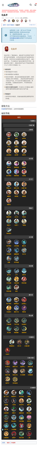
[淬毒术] (13, 409)
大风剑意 (8, 283)
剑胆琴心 (22, 366)
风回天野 (21, 437)
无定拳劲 (24, 146)
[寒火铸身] (9, 299)
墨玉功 (24, 246)
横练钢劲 (29, 413)
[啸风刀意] (16, 184)
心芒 (16, 274)
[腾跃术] (29, 400)
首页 (4, 25)
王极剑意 (16, 283)
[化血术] (7, 350)
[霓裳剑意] (16, 163)
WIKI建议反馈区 (14, 38)
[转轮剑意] (24, 279)
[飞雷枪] (24, 221)
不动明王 (7, 366)
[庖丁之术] (6, 392)
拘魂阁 (3, 109)
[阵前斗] (9, 221)
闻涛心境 (30, 366)
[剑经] (16, 287)
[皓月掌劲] (9, 171)
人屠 (29, 437)
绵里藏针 (16, 332)
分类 (3, 442)
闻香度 (29, 421)
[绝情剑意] (16, 171)
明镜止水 (8, 188)
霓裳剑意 (16, 167)
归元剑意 (21, 396)
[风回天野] (21, 433)
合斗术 (16, 217)
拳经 (9, 138)
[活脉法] (9, 200)
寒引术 (9, 167)
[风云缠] (9, 328)
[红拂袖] (24, 171)
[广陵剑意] (9, 320)
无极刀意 (7, 375)
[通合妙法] (13, 417)
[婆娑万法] (16, 308)
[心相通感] (13, 425)
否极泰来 (24, 332)
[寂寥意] (9, 192)
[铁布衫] (24, 134)
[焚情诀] (29, 425)
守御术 (24, 217)
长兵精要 (22, 375)
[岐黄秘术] (16, 299)
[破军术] (7, 379)
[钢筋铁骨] (9, 213)
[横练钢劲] (29, 409)
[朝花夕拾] (15, 371)
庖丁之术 (6, 396)
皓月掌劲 (8, 175)
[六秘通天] (9, 308)
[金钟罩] (16, 151)
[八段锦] (13, 400)
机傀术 (6, 421)
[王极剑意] (16, 279)
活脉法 (9, 204)
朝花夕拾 (15, 375)
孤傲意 (24, 196)
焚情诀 (29, 429)
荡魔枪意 (21, 413)
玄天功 (9, 274)
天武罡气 (21, 404)
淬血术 (21, 429)
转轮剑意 (24, 283)
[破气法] (6, 425)
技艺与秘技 (10, 25)
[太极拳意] (9, 250)
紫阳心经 (15, 366)
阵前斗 (9, 225)
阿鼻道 (24, 312)
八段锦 (14, 404)
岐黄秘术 (16, 303)
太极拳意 (8, 254)
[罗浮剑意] (16, 258)
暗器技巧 (13, 396)
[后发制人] (24, 299)
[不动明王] (7, 362)
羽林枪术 (8, 233)
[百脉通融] (21, 417)
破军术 (7, 383)
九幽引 (29, 396)
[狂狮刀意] (24, 184)
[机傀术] (6, 417)
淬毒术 (14, 413)
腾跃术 (29, 404)
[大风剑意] (9, 279)
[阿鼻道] (24, 308)
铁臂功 (16, 146)
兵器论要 (27, 346)
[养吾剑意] (9, 287)
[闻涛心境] (30, 362)
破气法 (6, 429)
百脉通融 (21, 421)
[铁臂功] (16, 142)
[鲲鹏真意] (16, 250)
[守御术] (24, 213)
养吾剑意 (8, 291)
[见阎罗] (13, 433)
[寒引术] (9, 163)
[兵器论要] (27, 342)
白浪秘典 (30, 375)
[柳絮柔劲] (11, 342)
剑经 (16, 291)
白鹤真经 (6, 437)
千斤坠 (9, 146)
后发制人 (24, 303)
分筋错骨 (6, 413)
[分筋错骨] (6, 409)
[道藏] (9, 258)
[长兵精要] (22, 371)
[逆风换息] (15, 379)
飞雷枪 (24, 225)
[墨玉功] (24, 242)
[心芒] (16, 271)
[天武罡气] (21, 400)
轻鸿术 (24, 167)
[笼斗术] (19, 342)
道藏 (9, 262)
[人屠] (29, 433)
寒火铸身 (8, 303)
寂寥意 (9, 196)
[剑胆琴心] (22, 362)
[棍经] (16, 134)
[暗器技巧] (13, 392)
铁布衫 (24, 138)
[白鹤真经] (6, 433)
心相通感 (13, 429)
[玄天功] (9, 271)
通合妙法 (13, 421)
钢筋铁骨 (8, 217)
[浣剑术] (24, 271)
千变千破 (16, 324)
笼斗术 (19, 346)
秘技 (8, 442)
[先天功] (24, 250)
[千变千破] (16, 320)
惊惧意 (16, 196)
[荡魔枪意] (21, 409)
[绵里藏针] (16, 328)
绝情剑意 (16, 175)
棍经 (16, 138)
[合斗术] (16, 213)
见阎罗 (14, 437)
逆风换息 (15, 383)
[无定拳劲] (24, 142)
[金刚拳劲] (9, 151)
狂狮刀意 (24, 188)
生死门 (16, 225)
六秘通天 (8, 312)
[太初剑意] (16, 242)
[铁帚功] (24, 151)
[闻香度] (29, 417)
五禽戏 (6, 404)
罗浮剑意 (16, 262)
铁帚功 (24, 155)
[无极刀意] (7, 371)
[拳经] (9, 134)
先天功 (24, 254)
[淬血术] (21, 425)
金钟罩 (16, 155)
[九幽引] (29, 392)
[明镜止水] (9, 184)
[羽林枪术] (9, 229)
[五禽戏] (6, 400)
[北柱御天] (24, 320)
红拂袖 (24, 175)
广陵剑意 (8, 324)
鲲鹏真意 (16, 254)
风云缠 (9, 332)
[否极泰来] (24, 328)
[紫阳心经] (15, 362)
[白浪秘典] (30, 371)
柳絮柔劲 (11, 346)
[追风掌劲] (9, 242)
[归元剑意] (21, 392)
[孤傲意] (24, 192)
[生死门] (16, 221)
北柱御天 (24, 324)
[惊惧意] (16, 192)
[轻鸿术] (24, 163)
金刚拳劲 (8, 155)
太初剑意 (16, 246)
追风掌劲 (8, 246)
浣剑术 (24, 274)
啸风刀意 (16, 188)
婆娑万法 (16, 312)
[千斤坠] (9, 142)
